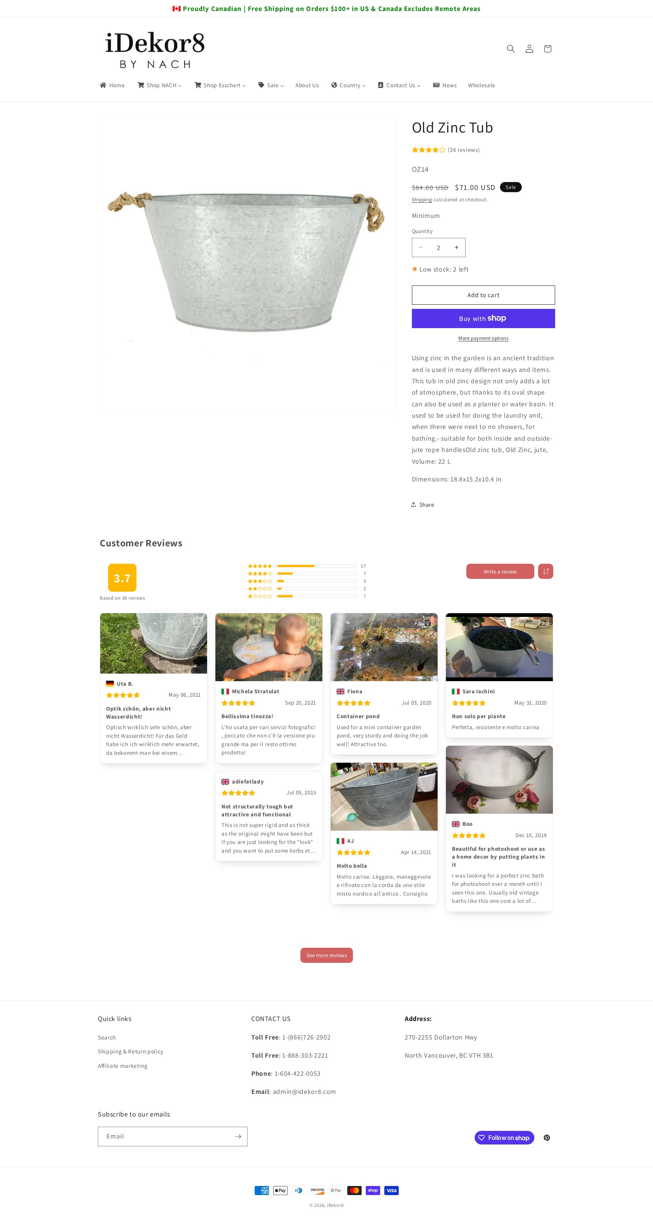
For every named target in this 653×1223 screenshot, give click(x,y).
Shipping (422, 199)
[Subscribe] (238, 1136)
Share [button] (427, 504)
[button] (511, 49)
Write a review (500, 571)
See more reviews (326, 955)
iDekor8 (335, 1205)
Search (107, 1037)
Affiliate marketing (123, 1065)
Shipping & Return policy (131, 1051)
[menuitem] (112, 85)
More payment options (483, 338)
